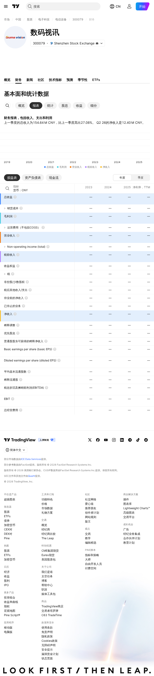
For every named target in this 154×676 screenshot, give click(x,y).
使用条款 (47, 627)
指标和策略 (92, 555)
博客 (44, 580)
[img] (97, 43)
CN (118, 6)
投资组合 (9, 597)
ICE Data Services (31, 459)
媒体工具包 (49, 594)
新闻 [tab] (29, 80)
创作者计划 (92, 512)
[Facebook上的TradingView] (98, 440)
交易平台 (129, 517)
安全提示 (47, 649)
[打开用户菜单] (129, 6)
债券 (7, 520)
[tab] (21, 105)
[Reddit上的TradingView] (146, 440)
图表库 (127, 503)
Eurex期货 (48, 555)
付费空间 (90, 568)
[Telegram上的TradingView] (130, 440)
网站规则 (90, 517)
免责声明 (47, 632)
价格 (44, 503)
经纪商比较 (49, 533)
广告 (126, 529)
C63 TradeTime (52, 615)
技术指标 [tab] (55, 80)
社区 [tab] (41, 80)
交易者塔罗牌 (50, 610)
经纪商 (46, 529)
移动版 (8, 627)
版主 (88, 521)
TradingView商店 (52, 606)
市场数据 (47, 508)
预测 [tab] (70, 80)
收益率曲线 (11, 602)
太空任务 (47, 576)
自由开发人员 (93, 563)
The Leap (48, 538)
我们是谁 (47, 571)
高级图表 (129, 512)
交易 (88, 533)
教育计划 (129, 542)
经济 (7, 571)
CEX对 (8, 529)
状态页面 (47, 658)
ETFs (7, 516)
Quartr (31, 475)
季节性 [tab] (82, 80)
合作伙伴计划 (131, 538)
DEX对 (8, 533)
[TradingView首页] (15, 6)
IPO (6, 585)
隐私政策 (47, 636)
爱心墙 (89, 503)
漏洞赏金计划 (50, 654)
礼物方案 (47, 512)
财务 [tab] (18, 80)
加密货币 (9, 525)
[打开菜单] (6, 6)
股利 (7, 580)
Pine (7, 538)
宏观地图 (9, 610)
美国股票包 (49, 559)
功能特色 (47, 499)
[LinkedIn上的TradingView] (122, 440)
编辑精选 (90, 542)
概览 (44, 525)
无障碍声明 (49, 645)
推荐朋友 (90, 508)
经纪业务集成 (131, 533)
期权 (7, 606)
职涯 (44, 589)
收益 (7, 576)
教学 (88, 538)
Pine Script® (12, 615)
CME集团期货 (50, 550)
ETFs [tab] (96, 80)
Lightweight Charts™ (136, 508)
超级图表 (9, 499)
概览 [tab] (7, 80)
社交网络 (90, 499)
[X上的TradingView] (90, 440)
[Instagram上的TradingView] (114, 440)
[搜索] (7, 188)
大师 (88, 559)
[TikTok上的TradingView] (138, 440)
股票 (7, 511)
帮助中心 (47, 585)
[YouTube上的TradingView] (106, 440)
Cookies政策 (50, 640)
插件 (126, 499)
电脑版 (8, 632)
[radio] (122, 177)
